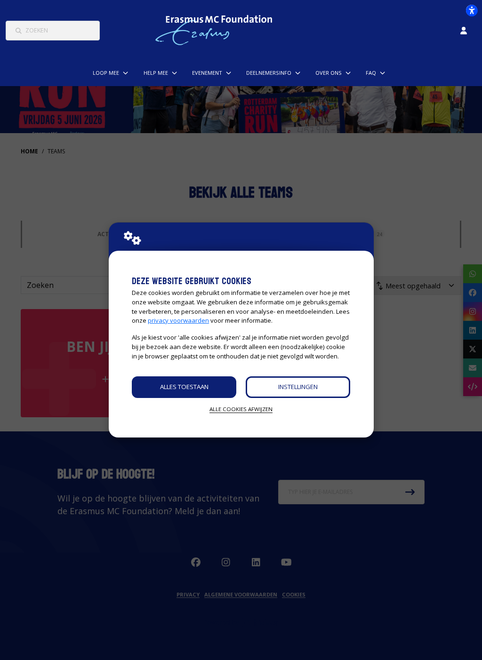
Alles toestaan (184, 386)
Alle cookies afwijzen (241, 409)
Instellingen (298, 386)
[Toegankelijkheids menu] (471, 10)
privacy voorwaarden (178, 320)
